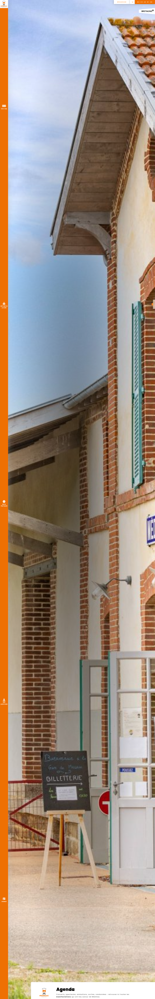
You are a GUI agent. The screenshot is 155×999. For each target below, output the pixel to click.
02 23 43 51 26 (145, 2)
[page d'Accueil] (4, 4)
